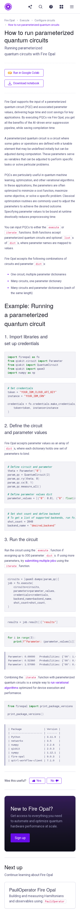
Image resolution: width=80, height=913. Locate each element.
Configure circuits (45, 20)
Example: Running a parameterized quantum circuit (28, 314)
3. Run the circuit (21, 539)
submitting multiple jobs (40, 561)
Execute (24, 20)
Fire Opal (9, 20)
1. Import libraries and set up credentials (25, 339)
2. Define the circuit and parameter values (25, 428)
